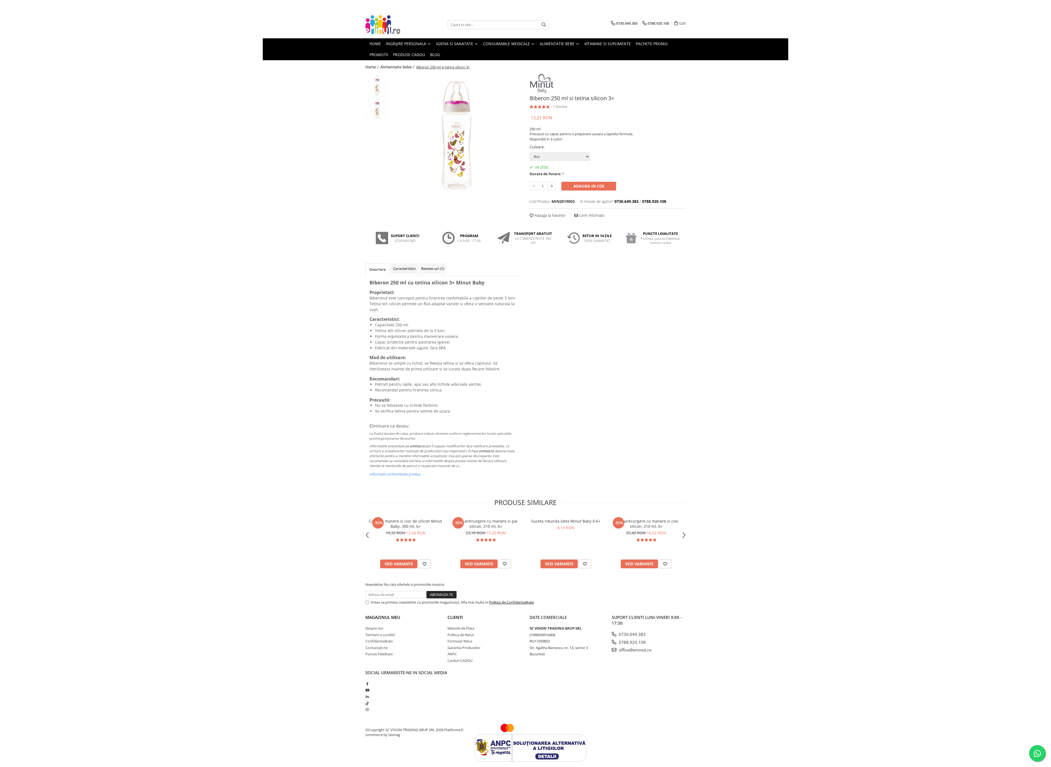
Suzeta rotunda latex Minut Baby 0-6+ (565, 521)
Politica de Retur (460, 634)
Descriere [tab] (377, 269)
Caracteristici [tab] (404, 268)
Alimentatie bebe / (397, 67)
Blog (435, 54)
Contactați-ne (376, 647)
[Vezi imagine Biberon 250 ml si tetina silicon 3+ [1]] (377, 108)
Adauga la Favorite (549, 215)
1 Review (560, 106)
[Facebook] (367, 683)
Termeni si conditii (380, 634)
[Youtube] (367, 690)
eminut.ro (417, 446)
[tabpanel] (456, 135)
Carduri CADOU (459, 660)
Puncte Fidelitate (379, 653)
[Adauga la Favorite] (424, 564)
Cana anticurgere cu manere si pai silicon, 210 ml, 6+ (486, 523)
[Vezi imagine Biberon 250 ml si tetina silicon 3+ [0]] (377, 85)
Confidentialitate (379, 641)
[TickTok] (367, 703)
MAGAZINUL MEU (382, 617)
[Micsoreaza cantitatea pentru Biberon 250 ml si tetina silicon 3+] (534, 186)
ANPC (452, 653)
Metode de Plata (460, 628)
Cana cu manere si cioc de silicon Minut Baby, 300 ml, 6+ (405, 523)
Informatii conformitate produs (394, 474)
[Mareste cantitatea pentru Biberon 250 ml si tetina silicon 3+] (552, 186)
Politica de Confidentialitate (511, 602)
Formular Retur (459, 641)
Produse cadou (409, 54)
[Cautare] (544, 24)
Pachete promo (652, 43)
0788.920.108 (632, 642)
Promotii (378, 54)
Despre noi (374, 628)
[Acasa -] (392, 24)
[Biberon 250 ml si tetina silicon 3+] (456, 135)
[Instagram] (367, 709)
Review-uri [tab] (432, 268)
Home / (372, 67)
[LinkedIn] (367, 696)
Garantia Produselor (463, 647)
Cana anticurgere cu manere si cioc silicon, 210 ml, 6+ (646, 523)
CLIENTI (455, 617)
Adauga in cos (588, 186)
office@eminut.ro (634, 650)
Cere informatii (591, 215)
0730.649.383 (632, 634)
